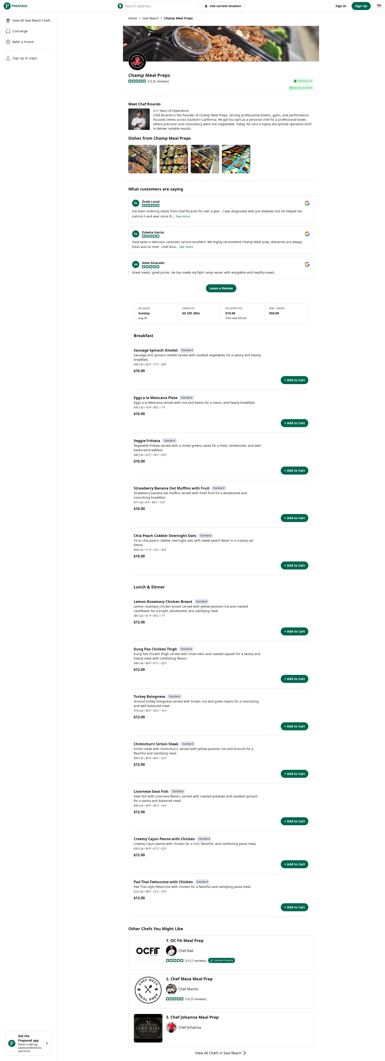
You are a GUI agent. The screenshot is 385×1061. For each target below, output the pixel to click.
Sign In (341, 6)
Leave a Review (221, 288)
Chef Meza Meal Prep (191, 978)
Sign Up (361, 6)
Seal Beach (150, 18)
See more (183, 216)
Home (132, 18)
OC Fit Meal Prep (186, 940)
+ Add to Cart (294, 380)
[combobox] (161, 6)
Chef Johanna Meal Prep (194, 1017)
